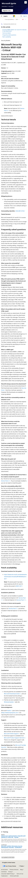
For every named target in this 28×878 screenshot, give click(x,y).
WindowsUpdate (8, 702)
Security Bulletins (9, 19)
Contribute (4, 871)
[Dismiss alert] (25, 2)
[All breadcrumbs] (2, 19)
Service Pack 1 (21, 600)
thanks (9, 710)
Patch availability (6, 37)
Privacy (10, 871)
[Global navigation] (1, 16)
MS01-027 (19, 586)
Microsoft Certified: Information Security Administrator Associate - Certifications (11, 846)
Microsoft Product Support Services (14, 738)
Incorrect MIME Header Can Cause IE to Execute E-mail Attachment (14, 30)
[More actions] (25, 19)
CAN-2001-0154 (19, 211)
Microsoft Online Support (11, 733)
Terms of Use (20, 873)
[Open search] (21, 16)
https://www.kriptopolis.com (10, 712)
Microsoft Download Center (12, 694)
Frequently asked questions (9, 35)
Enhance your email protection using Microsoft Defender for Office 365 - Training (13, 836)
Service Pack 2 (5, 481)
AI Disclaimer (4, 869)
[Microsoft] (14, 16)
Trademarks (4, 876)
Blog (21, 869)
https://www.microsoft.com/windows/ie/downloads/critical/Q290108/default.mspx (15, 576)
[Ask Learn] (23, 19)
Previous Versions (14, 869)
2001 (17, 19)
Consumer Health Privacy (7, 873)
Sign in (25, 16)
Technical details (6, 33)
